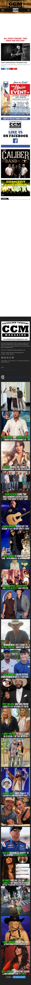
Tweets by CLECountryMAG (7, 369)
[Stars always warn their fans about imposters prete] (15, 633)
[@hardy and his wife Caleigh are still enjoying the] (15, 900)
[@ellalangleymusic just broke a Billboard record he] (15, 960)
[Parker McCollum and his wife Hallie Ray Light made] (15, 604)
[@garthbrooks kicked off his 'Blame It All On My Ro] (15, 515)
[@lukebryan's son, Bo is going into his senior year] (15, 663)
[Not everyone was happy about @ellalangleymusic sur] (15, 871)
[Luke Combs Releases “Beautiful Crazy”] (15, 60)
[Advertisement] (15, 24)
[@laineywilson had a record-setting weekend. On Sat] (15, 930)
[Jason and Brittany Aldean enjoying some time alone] (15, 811)
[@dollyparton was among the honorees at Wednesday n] (15, 574)
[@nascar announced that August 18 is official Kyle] (15, 841)
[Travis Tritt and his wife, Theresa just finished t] (15, 752)
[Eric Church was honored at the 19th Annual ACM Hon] (15, 544)
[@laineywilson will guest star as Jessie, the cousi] (15, 722)
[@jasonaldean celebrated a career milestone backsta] (15, 485)
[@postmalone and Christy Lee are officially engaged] (15, 693)
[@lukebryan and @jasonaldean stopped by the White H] (15, 426)
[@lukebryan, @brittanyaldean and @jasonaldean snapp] (15, 396)
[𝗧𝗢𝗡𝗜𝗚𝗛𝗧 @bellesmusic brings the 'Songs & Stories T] (15, 455)
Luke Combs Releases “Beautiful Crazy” (14, 62)
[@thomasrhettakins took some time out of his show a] (15, 782)
